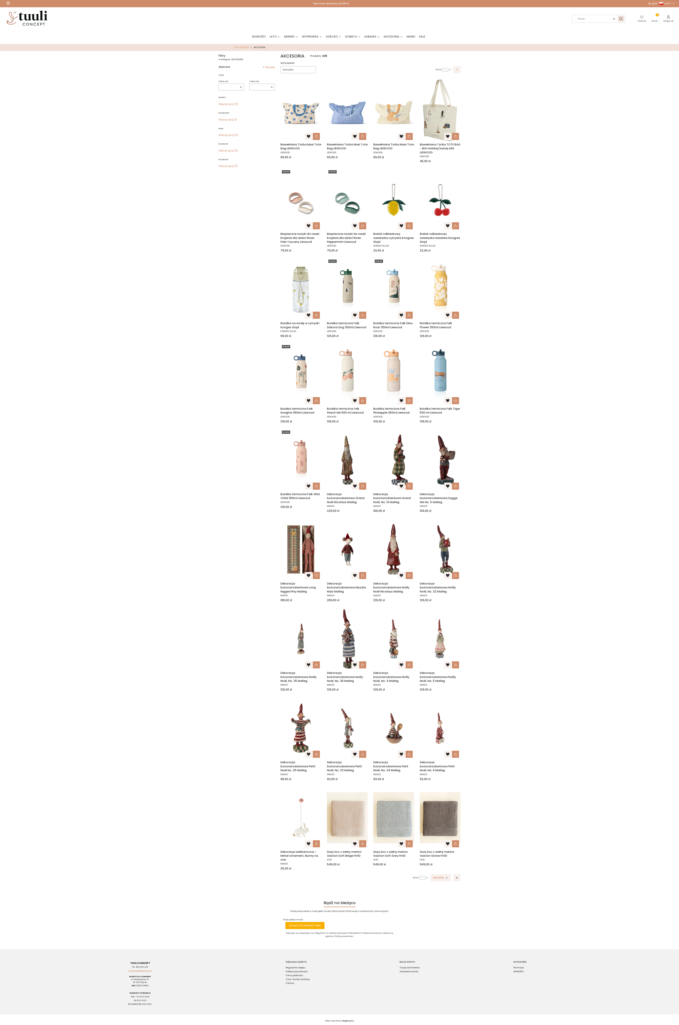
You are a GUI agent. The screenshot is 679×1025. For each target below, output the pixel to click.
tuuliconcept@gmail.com (140, 970)
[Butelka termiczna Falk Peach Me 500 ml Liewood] (347, 375)
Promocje (518, 967)
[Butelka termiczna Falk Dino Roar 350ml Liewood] (393, 289)
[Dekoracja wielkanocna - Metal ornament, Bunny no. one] (300, 818)
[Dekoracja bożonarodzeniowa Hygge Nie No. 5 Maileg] (440, 460)
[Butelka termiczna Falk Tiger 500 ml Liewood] (440, 375)
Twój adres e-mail (293, 919)
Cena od (223, 81)
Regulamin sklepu (295, 967)
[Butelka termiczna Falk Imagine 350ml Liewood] (300, 375)
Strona (439, 69)
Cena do (254, 81)
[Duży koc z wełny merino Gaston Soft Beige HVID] (347, 818)
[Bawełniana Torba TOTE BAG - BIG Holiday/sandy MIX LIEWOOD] (440, 110)
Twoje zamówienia (410, 967)
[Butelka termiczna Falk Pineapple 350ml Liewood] (393, 375)
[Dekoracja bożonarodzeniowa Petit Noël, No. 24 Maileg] (393, 728)
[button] (621, 19)
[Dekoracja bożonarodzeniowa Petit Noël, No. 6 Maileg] (440, 728)
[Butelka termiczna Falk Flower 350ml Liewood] (440, 289)
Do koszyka (316, 136)
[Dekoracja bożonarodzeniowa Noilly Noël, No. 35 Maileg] (300, 639)
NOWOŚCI (518, 971)
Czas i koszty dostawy (298, 979)
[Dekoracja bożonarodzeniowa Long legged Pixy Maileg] (300, 549)
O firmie (290, 983)
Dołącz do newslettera (305, 925)
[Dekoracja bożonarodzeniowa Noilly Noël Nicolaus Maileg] (393, 549)
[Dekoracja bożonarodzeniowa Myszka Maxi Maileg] (347, 549)
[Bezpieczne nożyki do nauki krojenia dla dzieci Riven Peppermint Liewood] (347, 200)
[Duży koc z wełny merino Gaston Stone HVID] (440, 818)
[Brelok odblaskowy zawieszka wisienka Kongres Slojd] (440, 200)
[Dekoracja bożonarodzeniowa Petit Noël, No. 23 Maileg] (347, 728)
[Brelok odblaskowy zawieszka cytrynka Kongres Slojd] (393, 200)
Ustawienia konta (409, 971)
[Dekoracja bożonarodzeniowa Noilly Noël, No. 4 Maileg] (393, 639)
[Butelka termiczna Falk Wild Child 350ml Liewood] (300, 460)
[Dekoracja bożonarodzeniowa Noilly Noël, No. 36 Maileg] (347, 639)
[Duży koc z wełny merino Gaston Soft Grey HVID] (393, 818)
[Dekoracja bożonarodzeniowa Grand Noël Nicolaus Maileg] (347, 460)
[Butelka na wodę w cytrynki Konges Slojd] (300, 289)
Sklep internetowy (338, 1021)
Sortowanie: (287, 63)
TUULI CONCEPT (241, 47)
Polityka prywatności (297, 971)
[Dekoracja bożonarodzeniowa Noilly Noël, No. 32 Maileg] (440, 549)
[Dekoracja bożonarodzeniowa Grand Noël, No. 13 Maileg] (393, 460)
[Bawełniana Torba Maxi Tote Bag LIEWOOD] (300, 110)
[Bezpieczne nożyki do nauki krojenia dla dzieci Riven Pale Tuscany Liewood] (300, 200)
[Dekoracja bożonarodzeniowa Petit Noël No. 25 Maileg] (300, 728)
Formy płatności (294, 975)
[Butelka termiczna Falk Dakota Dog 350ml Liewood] (347, 289)
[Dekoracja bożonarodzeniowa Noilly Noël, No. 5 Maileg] (440, 639)
